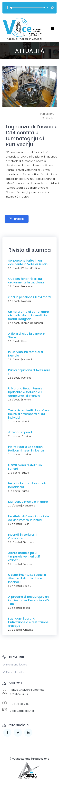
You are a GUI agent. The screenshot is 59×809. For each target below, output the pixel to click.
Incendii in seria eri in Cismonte (23, 536)
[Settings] (52, 7)
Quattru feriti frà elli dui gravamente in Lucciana (26, 280)
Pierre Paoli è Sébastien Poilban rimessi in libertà (26, 448)
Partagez (18, 219)
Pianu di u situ (15, 672)
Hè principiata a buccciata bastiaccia (27, 485)
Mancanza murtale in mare (28, 502)
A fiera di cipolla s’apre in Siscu (26, 335)
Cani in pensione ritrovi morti (29, 297)
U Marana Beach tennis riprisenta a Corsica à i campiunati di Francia (25, 392)
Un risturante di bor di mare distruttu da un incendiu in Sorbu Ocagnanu (28, 315)
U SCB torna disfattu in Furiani (25, 467)
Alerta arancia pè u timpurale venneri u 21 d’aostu (24, 556)
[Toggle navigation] (53, 28)
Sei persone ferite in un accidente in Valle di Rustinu (28, 262)
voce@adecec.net (22, 711)
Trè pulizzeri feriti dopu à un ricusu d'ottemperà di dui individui (28, 414)
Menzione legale (16, 664)
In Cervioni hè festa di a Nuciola (25, 354)
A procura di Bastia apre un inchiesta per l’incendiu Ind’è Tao (28, 600)
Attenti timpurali (20, 432)
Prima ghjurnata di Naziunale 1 (29, 372)
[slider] (26, 7)
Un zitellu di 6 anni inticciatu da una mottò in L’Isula (28, 518)
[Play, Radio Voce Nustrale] (6, 7)
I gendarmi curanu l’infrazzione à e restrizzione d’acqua (28, 622)
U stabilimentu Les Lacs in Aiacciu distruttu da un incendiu (27, 578)
